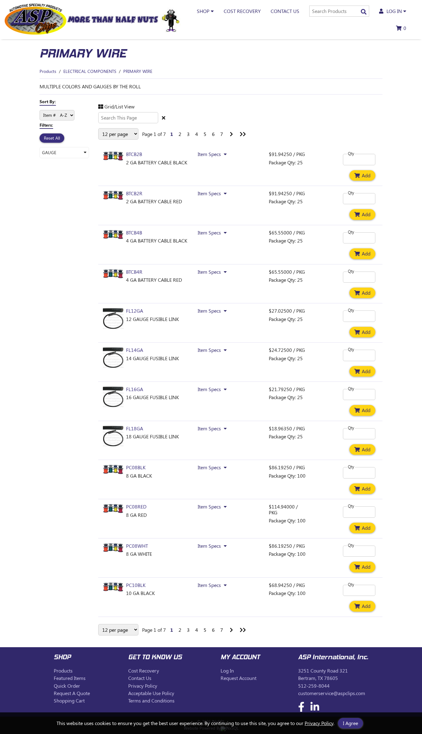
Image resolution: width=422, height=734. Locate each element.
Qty (351, 153)
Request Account (238, 678)
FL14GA (134, 350)
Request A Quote (72, 693)
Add (366, 175)
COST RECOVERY (242, 11)
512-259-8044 (314, 685)
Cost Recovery (143, 670)
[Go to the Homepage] (35, 32)
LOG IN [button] (394, 11)
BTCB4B (134, 232)
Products (48, 71)
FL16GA (134, 389)
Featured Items (70, 678)
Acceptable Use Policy (151, 693)
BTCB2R (134, 193)
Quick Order (67, 685)
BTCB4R (134, 271)
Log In (227, 670)
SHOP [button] (204, 11)
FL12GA (134, 310)
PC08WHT (137, 545)
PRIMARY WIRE (137, 71)
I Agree (350, 723)
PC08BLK (136, 467)
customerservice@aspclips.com (331, 693)
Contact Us (139, 678)
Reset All (52, 138)
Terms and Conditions (151, 700)
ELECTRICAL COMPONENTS (89, 71)
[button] (64, 152)
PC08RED (136, 506)
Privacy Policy (319, 723)
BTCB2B (134, 154)
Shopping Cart (69, 700)
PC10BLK (136, 585)
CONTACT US (285, 11)
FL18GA (134, 428)
